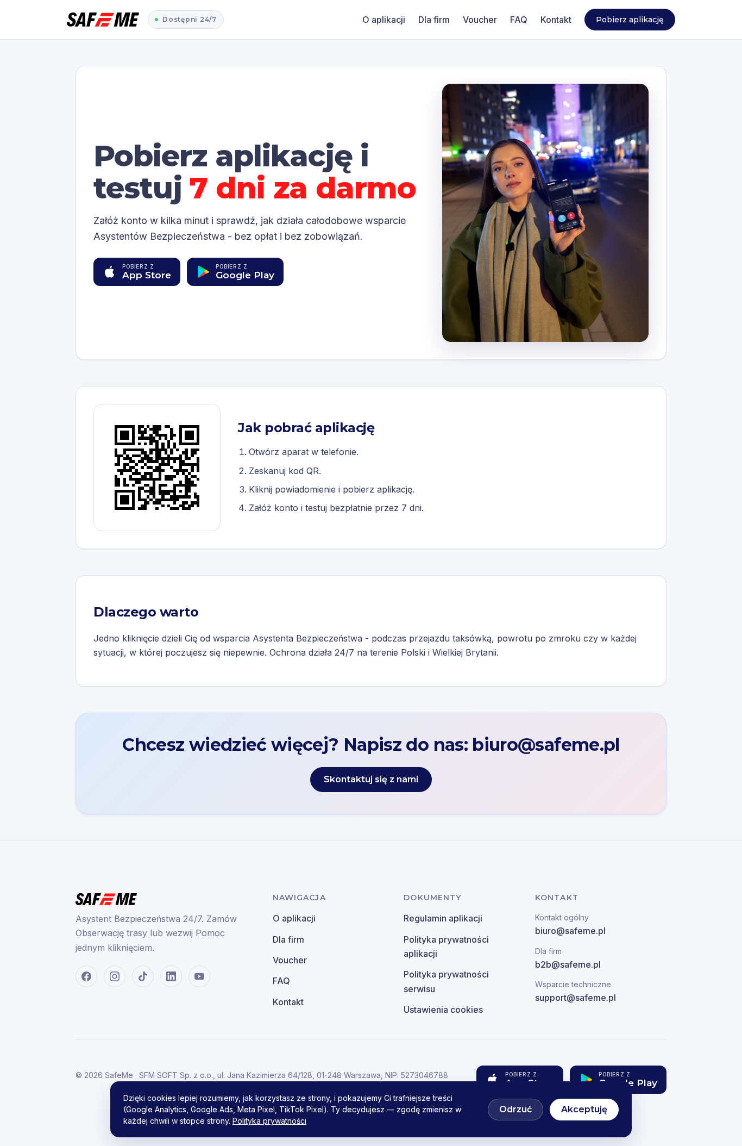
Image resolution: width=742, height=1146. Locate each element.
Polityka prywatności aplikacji (446, 946)
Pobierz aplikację (630, 19)
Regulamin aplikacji (443, 918)
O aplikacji (383, 19)
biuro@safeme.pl (570, 924)
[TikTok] (143, 976)
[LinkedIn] (171, 976)
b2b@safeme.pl (568, 958)
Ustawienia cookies (443, 1009)
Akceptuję (584, 1109)
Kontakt (555, 19)
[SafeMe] (103, 20)
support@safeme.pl (575, 991)
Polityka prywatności (269, 1120)
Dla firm (434, 19)
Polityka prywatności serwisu (446, 981)
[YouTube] (199, 976)
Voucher (480, 19)
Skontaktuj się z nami (371, 779)
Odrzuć (515, 1109)
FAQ (518, 19)
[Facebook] (86, 976)
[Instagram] (114, 976)
